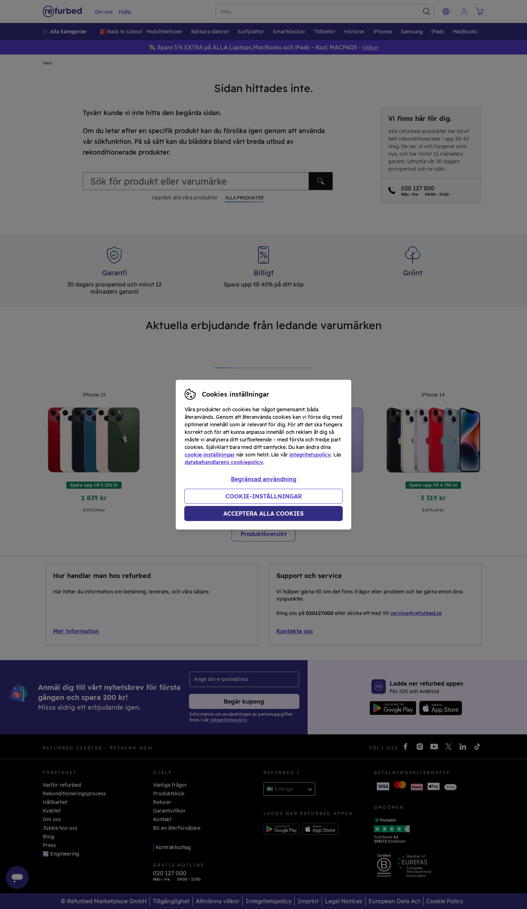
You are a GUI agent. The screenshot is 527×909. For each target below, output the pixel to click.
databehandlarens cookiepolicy (224, 462)
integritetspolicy (310, 454)
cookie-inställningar (210, 454)
